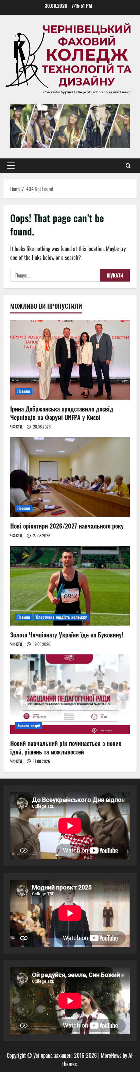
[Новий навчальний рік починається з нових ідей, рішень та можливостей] (70, 694)
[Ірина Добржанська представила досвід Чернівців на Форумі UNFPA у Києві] (70, 360)
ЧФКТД (16, 426)
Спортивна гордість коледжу (61, 617)
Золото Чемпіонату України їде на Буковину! (66, 634)
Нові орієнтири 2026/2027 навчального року (67, 525)
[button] (10, 165)
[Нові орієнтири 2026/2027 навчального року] (70, 477)
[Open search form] (128, 165)
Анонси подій (28, 725)
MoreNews (111, 1055)
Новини (23, 391)
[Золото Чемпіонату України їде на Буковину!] (70, 586)
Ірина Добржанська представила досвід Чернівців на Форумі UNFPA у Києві (61, 413)
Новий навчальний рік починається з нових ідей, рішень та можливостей (65, 747)
